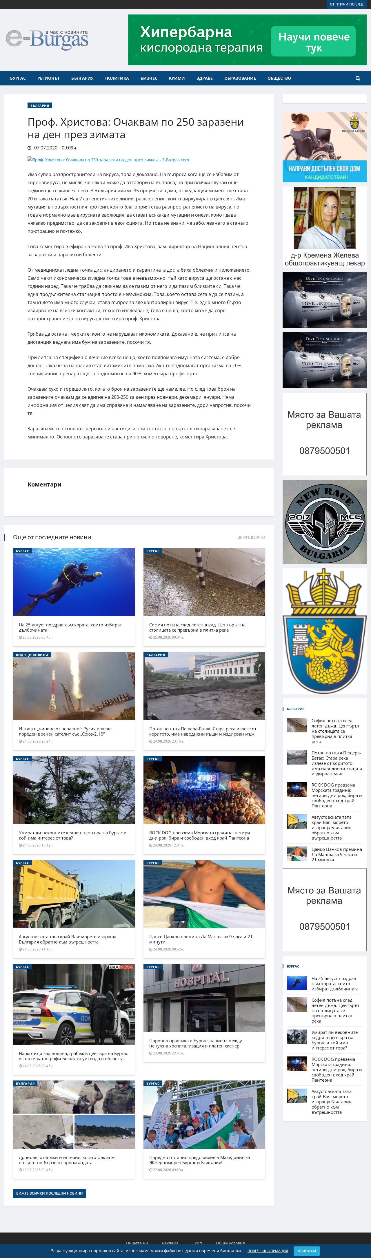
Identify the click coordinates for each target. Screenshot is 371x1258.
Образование (240, 78)
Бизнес (149, 78)
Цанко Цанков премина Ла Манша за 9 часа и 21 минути (201, 939)
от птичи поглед (346, 4)
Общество (279, 78)
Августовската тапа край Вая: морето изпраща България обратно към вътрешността (67, 939)
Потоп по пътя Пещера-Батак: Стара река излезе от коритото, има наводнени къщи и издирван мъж (203, 731)
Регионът (48, 78)
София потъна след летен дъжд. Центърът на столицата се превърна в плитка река (197, 627)
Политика (117, 78)
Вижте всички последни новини (49, 1193)
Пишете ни (137, 1243)
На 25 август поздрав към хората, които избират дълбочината (70, 627)
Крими (177, 78)
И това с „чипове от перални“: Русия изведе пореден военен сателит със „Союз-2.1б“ (65, 731)
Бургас (18, 78)
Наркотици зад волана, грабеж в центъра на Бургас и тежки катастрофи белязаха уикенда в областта (73, 1055)
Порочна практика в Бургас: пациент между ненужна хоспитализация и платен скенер (195, 1043)
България (82, 78)
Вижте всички (251, 537)
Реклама (170, 1243)
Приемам (307, 1250)
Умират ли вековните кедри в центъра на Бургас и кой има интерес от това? (73, 835)
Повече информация (268, 1250)
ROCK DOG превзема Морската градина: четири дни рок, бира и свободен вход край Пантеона (199, 835)
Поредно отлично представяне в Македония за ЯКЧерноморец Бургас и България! (199, 1159)
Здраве (205, 78)
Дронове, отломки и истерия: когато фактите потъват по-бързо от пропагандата (66, 1159)
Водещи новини (32, 655)
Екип (197, 1243)
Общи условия (230, 1243)
